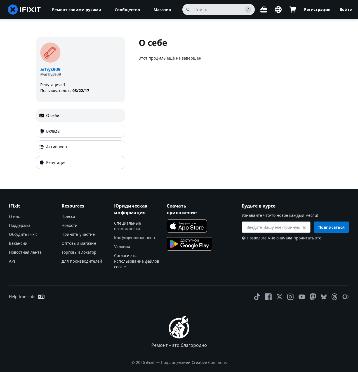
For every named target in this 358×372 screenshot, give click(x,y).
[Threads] (334, 296)
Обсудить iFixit (23, 234)
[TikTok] (257, 296)
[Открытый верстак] (263, 9)
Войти (346, 9)
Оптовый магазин (79, 243)
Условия (122, 246)
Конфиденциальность (135, 237)
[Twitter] (279, 296)
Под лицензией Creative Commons (194, 362)
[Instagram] (290, 296)
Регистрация (317, 9)
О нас (14, 216)
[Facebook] (268, 296)
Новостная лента (25, 252)
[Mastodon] (313, 296)
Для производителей (82, 261)
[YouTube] (301, 296)
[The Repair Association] (345, 296)
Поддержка (19, 225)
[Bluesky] (324, 297)
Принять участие (78, 234)
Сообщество (127, 9)
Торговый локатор (79, 252)
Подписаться (331, 227)
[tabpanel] (230, 104)
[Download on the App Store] (187, 226)
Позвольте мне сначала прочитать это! (284, 238)
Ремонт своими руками (76, 9)
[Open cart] (292, 9)
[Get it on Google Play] (189, 244)
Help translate (22, 296)
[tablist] (80, 139)
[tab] (80, 115)
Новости (69, 225)
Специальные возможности (127, 225)
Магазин (162, 9)
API (12, 261)
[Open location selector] (278, 9)
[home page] (24, 9)
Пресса (68, 216)
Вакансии (18, 243)
